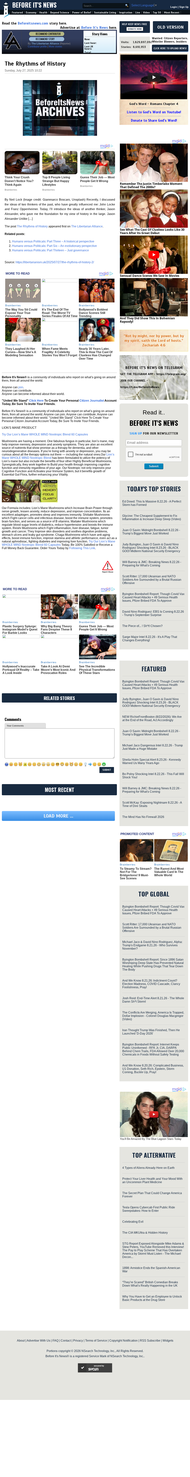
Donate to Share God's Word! (154, 120)
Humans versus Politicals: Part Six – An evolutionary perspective (54, 245)
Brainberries (13, 305)
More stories (55, 46)
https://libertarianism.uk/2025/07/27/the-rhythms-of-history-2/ (55, 262)
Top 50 (157, 12)
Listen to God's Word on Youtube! (154, 112)
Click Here (36, 400)
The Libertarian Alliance (87, 226)
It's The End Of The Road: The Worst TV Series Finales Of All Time (60, 313)
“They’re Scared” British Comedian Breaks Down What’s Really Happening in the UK (150, 1284)
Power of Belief (81, 12)
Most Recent (171, 12)
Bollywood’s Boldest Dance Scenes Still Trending (93, 313)
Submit (154, 466)
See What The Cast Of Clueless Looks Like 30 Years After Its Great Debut (152, 231)
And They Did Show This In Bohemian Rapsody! (147, 320)
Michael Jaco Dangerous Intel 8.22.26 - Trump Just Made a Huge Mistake (152, 747)
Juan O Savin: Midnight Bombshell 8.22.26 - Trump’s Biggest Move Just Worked (151, 531)
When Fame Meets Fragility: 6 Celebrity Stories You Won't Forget (59, 352)
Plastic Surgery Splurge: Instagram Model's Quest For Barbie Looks (19, 629)
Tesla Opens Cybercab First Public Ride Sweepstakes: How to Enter (148, 1209)
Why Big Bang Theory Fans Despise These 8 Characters (56, 629)
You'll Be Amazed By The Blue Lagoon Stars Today (150, 1138)
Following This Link (82, 548)
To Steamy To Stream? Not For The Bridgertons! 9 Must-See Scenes (136, 873)
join (20, 387)
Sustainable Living (105, 12)
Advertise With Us (38, 1340)
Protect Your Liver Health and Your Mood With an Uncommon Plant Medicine (152, 1180)
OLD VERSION (170, 27)
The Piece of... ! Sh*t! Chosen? (142, 626)
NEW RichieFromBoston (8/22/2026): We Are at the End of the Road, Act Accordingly (152, 718)
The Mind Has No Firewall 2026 (143, 816)
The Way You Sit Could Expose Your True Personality (21, 313)
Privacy (78, 1340)
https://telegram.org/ (171, 374)
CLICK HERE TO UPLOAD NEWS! (170, 48)
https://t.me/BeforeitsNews (139, 387)
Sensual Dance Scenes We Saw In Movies (149, 276)
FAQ (55, 1340)
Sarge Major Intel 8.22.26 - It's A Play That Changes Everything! (149, 638)
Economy (31, 12)
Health (43, 12)
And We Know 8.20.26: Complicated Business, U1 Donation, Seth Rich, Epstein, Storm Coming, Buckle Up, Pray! (153, 1069)
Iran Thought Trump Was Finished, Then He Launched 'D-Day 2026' (151, 1032)
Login (173, 7)
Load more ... (58, 850)
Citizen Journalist (91, 400)
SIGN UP (136, 433)
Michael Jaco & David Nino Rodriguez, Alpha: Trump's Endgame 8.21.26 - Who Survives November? (152, 945)
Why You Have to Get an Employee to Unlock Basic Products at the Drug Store (152, 1298)
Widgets (168, 1340)
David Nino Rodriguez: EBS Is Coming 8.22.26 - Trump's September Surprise (153, 613)
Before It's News (34, 4)
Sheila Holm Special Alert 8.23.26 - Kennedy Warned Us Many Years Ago (151, 761)
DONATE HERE (135, 29)
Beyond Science (59, 12)
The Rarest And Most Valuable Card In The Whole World (169, 872)
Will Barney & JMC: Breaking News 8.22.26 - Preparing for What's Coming (151, 563)
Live (137, 12)
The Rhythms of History (32, 226)
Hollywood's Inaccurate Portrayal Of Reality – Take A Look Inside (20, 670)
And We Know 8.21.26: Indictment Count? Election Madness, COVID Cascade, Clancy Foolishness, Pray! (151, 984)
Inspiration (125, 12)
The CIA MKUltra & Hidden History (145, 1232)
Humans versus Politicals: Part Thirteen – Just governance (50, 250)
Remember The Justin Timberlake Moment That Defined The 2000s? (151, 185)
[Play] (154, 77)
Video (146, 12)
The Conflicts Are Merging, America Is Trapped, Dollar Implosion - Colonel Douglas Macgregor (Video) (153, 1016)
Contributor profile (37, 46)
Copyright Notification (123, 1340)
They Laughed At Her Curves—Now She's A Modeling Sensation (20, 352)
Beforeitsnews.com (33, 23)
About (21, 1340)
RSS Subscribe (150, 1340)
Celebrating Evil (132, 1221)
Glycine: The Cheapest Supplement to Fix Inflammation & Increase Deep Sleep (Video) (151, 517)
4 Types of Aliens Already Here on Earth (148, 1167)
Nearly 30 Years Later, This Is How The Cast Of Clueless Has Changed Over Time (95, 353)
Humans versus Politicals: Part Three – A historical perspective (53, 241)
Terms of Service (96, 1340)
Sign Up (184, 7)
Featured (17, 12)
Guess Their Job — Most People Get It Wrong (96, 628)
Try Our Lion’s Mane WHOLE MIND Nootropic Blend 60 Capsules (45, 434)
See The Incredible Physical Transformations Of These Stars (97, 670)
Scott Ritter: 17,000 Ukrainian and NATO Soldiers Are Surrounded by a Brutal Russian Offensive (151, 580)
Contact (66, 1340)
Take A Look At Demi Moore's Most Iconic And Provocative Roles (58, 670)
